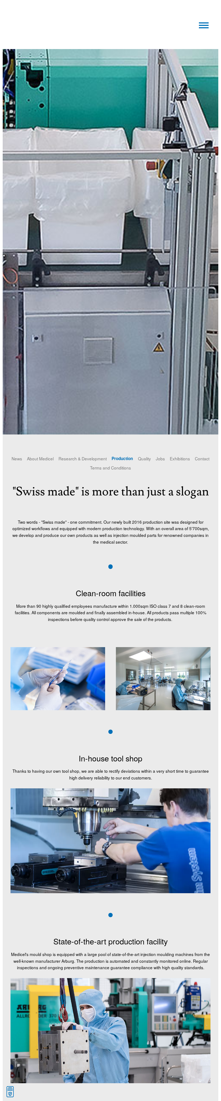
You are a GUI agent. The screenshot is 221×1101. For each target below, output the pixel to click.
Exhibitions (180, 458)
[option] (110, 241)
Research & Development (82, 458)
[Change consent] (10, 1091)
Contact (202, 458)
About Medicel (40, 458)
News (17, 458)
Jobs (160, 458)
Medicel (61, 13)
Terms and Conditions (110, 468)
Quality (144, 458)
